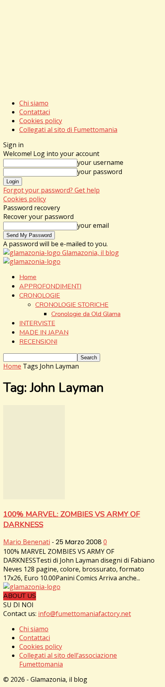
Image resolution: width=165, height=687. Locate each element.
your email (93, 225)
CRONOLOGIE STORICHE (72, 304)
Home (27, 277)
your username (100, 162)
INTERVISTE (37, 323)
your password (99, 171)
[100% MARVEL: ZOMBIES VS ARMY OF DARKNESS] (34, 496)
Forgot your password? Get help (51, 190)
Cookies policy (40, 120)
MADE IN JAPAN (43, 332)
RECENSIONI (38, 341)
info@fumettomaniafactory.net (84, 613)
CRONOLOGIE (39, 295)
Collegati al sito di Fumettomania (68, 129)
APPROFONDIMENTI (50, 286)
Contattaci (34, 111)
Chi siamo (33, 103)
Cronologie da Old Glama (86, 314)
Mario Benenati (26, 541)
